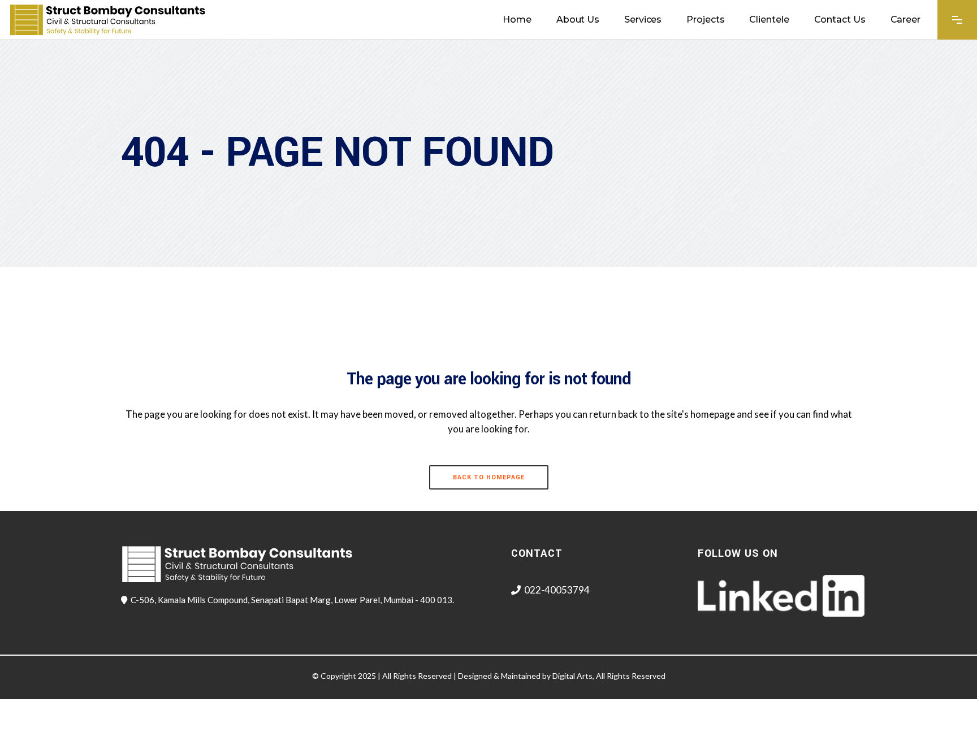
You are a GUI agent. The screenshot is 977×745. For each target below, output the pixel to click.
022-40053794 (557, 590)
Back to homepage (489, 477)
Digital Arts (572, 676)
